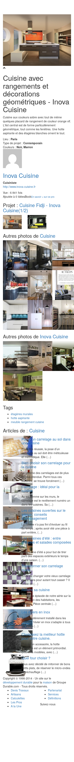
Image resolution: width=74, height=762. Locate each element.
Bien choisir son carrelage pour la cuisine (46, 464)
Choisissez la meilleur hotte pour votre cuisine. (43, 636)
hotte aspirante (20, 418)
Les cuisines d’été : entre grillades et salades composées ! (46, 542)
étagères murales (22, 414)
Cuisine (47, 235)
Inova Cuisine (21, 175)
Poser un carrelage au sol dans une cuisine (46, 441)
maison (47, 682)
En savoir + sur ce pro (42, 196)
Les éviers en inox (36, 611)
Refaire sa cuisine (36, 589)
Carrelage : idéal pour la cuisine (40, 488)
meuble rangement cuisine (27, 422)
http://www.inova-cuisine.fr (19, 187)
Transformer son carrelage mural (42, 567)
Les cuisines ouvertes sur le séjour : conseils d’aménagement (44, 514)
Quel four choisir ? (36, 657)
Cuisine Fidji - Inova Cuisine (31, 207)
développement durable (18, 682)
